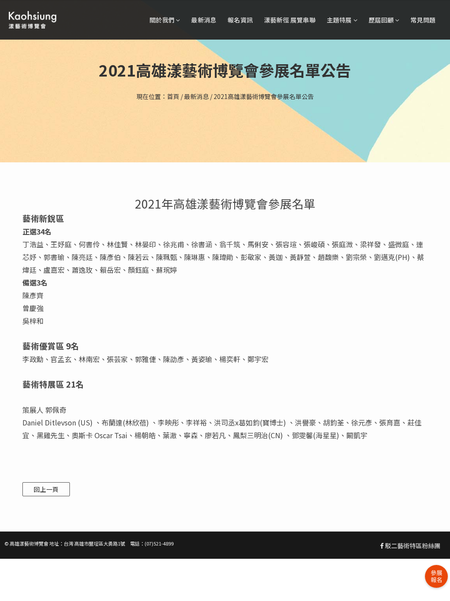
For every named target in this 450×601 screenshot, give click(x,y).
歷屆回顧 (382, 19)
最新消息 (203, 19)
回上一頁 (46, 489)
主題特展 (340, 19)
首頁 (173, 96)
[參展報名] (436, 576)
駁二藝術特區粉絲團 (412, 545)
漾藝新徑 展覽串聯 (290, 19)
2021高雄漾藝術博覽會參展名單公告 (264, 96)
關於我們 (162, 19)
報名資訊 (240, 19)
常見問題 (422, 19)
